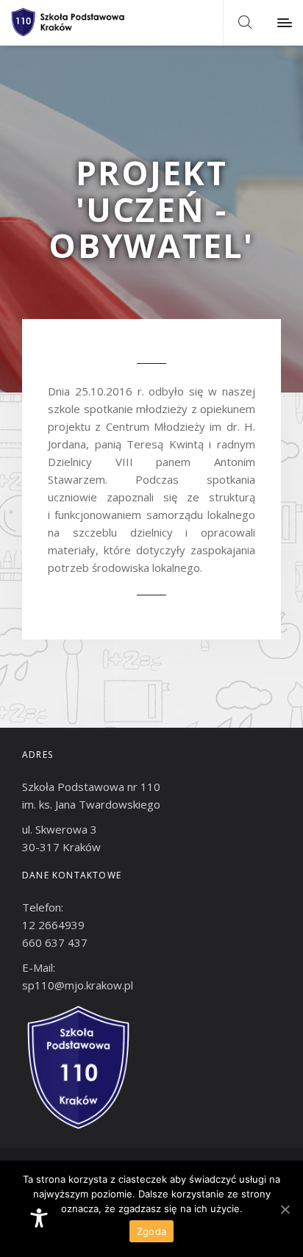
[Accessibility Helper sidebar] (39, 1218)
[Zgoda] (284, 1209)
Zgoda (151, 1231)
